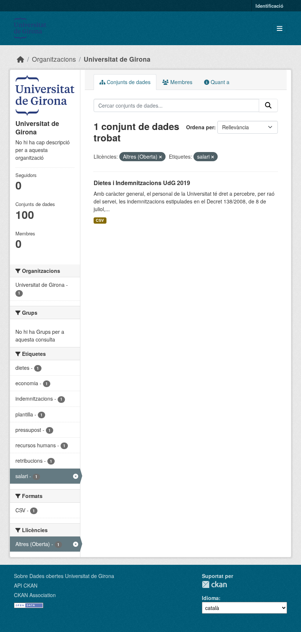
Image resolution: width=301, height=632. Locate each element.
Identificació (269, 5)
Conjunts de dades (127, 82)
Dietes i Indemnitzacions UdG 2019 (142, 182)
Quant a (219, 82)
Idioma (210, 598)
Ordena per (200, 127)
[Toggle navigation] (279, 28)
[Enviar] (268, 105)
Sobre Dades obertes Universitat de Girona (64, 575)
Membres (180, 82)
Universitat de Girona (117, 59)
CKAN (214, 584)
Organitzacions (54, 59)
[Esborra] (160, 157)
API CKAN (25, 585)
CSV (100, 220)
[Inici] (20, 59)
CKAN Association (35, 595)
